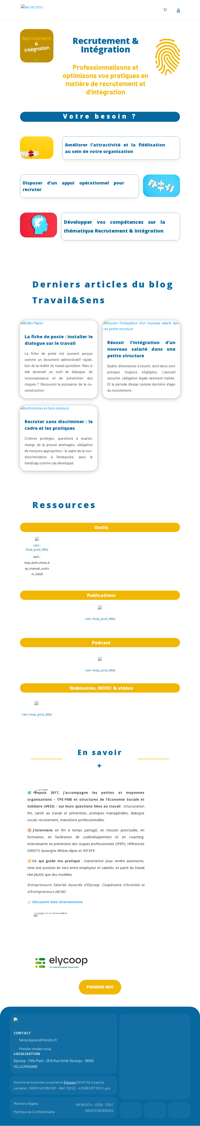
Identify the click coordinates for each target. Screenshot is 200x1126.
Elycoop (70, 1082)
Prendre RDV (100, 987)
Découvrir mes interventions (57, 902)
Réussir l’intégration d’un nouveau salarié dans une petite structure (141, 348)
